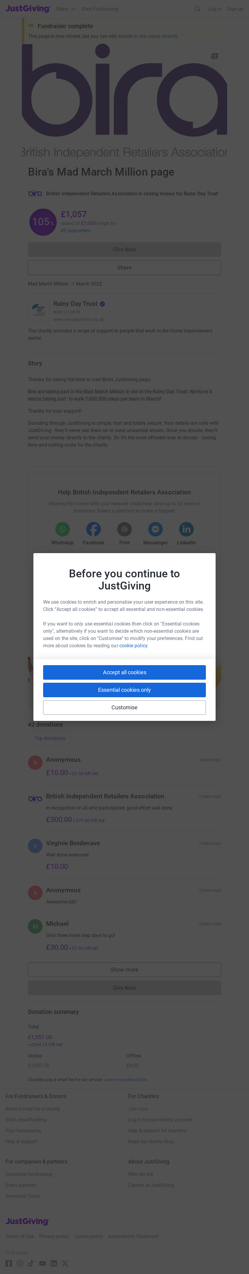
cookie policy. (133, 646)
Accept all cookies (124, 672)
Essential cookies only (124, 690)
